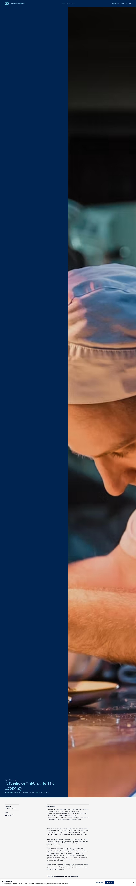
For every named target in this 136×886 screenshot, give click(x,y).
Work (73, 3)
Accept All (109, 882)
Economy (12, 780)
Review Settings (99, 882)
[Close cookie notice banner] (133, 882)
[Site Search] (127, 3)
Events (68, 3)
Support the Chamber (118, 3)
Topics (63, 3)
